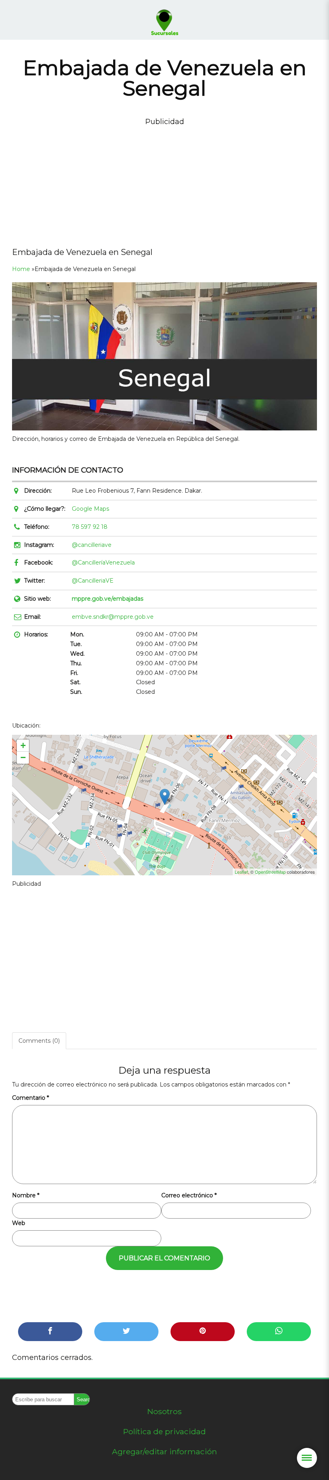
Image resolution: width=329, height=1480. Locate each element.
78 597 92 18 (90, 526)
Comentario (30, 1097)
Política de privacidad (164, 1431)
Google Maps (90, 508)
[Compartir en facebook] (50, 1331)
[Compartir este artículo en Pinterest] (203, 1331)
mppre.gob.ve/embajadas (107, 598)
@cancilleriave (92, 544)
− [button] (23, 757)
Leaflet (241, 871)
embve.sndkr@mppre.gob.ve (113, 616)
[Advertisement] (164, 184)
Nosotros (164, 1411)
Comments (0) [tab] (39, 1040)
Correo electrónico (189, 1195)
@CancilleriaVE (93, 580)
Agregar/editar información (164, 1451)
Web (18, 1223)
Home (21, 269)
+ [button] (23, 745)
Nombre (25, 1195)
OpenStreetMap (270, 871)
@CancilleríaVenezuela (103, 562)
